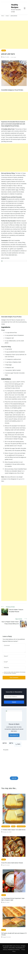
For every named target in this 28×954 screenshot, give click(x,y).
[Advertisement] (14, 35)
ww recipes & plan (21, 826)
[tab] (4, 743)
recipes (3, 50)
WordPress (17, 949)
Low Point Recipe (5, 826)
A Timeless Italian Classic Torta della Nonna (13, 829)
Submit (14, 702)
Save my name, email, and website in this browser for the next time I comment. (14, 673)
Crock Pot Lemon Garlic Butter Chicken (12, 862)
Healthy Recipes (14, 6)
